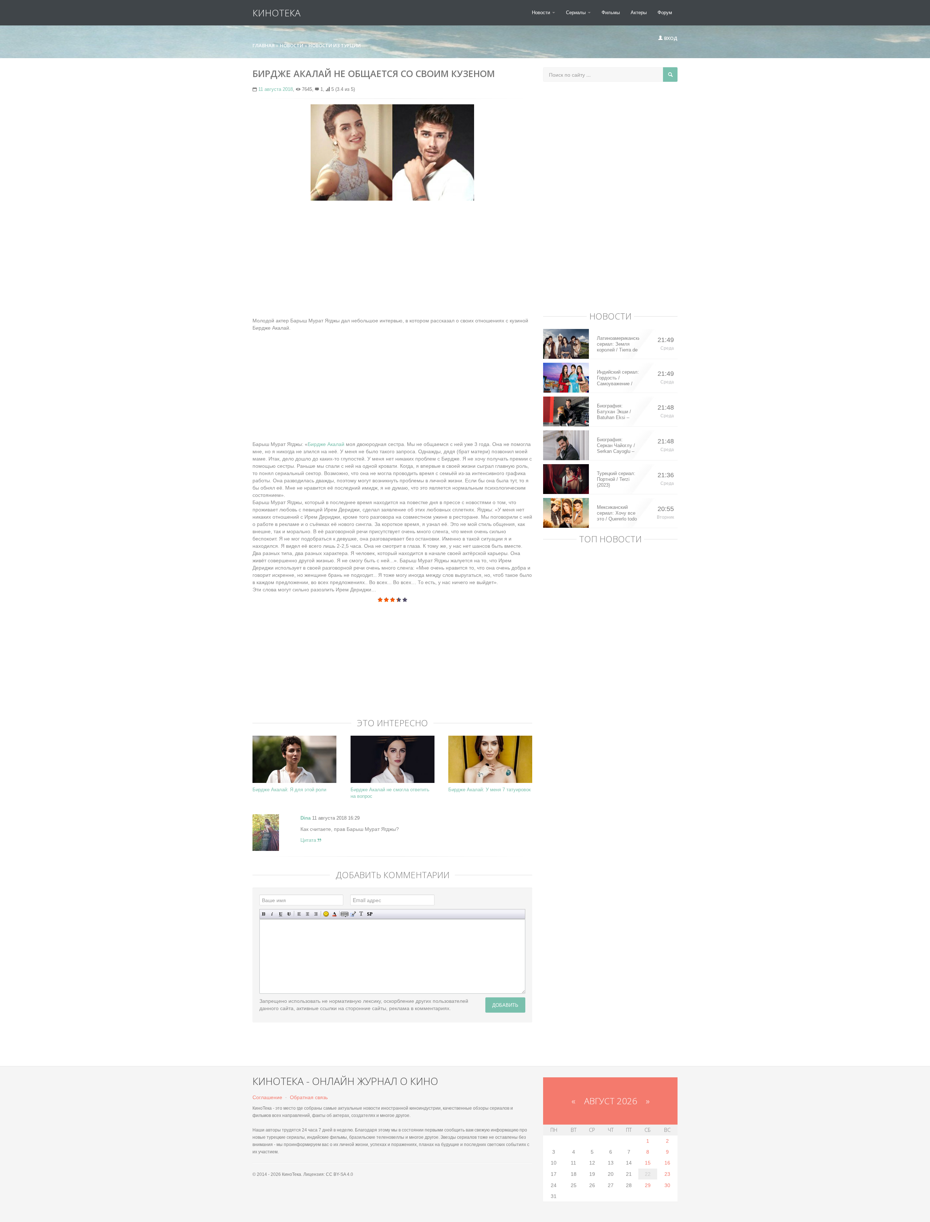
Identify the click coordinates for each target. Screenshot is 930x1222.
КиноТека (276, 13)
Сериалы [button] (576, 12)
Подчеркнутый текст (280, 913)
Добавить (505, 1004)
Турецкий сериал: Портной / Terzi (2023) (616, 479)
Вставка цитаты (353, 913)
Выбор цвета (334, 913)
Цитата (309, 840)
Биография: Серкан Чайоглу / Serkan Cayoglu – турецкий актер (616, 445)
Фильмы (611, 12)
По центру (307, 913)
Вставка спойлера (369, 913)
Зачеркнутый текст (289, 913)
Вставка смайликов (326, 913)
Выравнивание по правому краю (316, 913)
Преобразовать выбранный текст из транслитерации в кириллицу (361, 913)
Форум (665, 12)
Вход (670, 38)
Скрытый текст (344, 913)
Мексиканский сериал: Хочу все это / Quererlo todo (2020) (617, 513)
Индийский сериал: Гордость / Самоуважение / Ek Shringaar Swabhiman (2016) (618, 378)
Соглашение (267, 1097)
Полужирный (264, 913)
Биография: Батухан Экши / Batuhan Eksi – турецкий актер (614, 412)
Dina (305, 818)
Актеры (639, 12)
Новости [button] (541, 12)
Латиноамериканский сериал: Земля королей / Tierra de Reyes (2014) (618, 344)
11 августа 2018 (275, 89)
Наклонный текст (272, 913)
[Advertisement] (392, 259)
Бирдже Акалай (326, 444)
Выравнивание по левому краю (299, 913)
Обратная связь (309, 1097)
